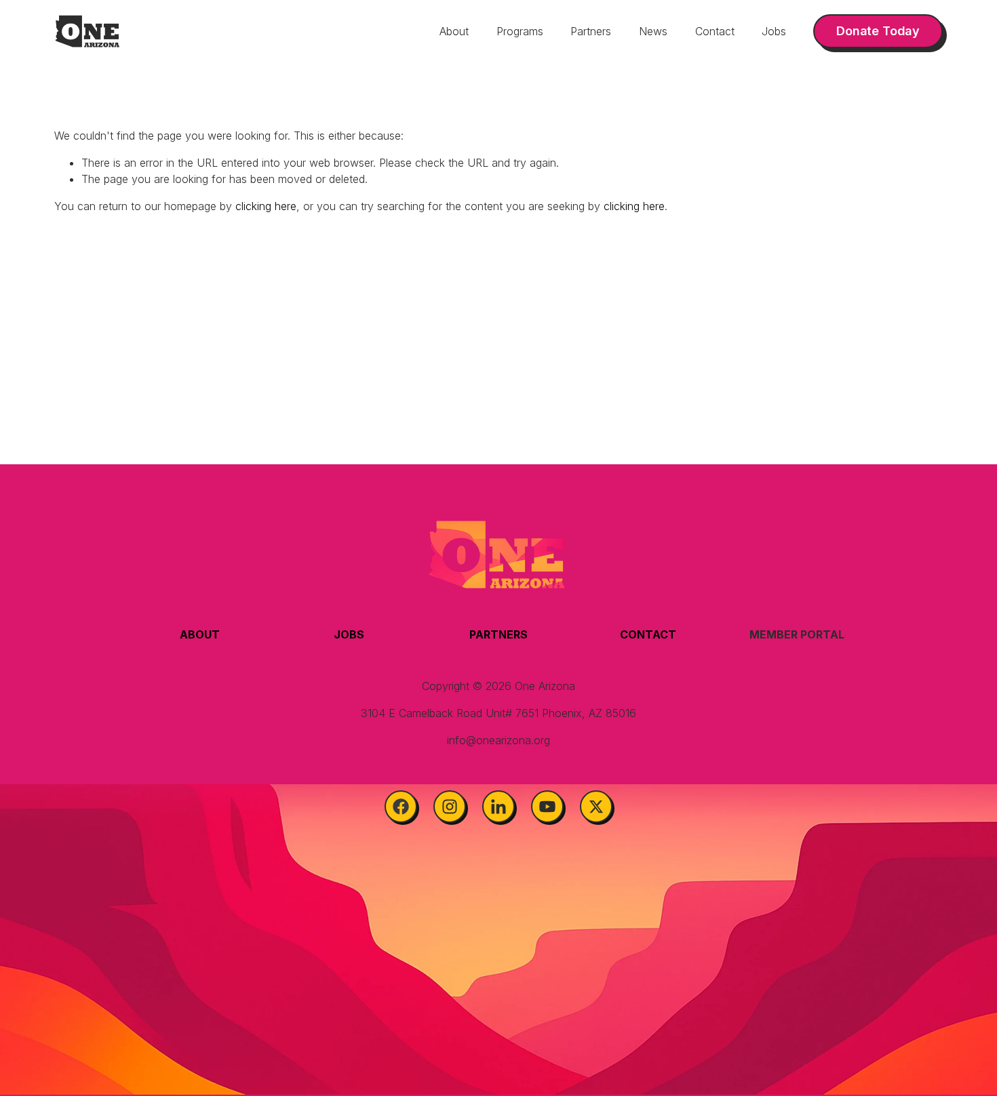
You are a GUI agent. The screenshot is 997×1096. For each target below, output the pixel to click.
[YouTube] (547, 806)
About (454, 31)
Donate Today (878, 31)
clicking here (265, 206)
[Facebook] (401, 806)
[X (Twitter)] (596, 806)
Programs (519, 31)
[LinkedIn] (498, 806)
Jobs (774, 31)
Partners (590, 31)
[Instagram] (449, 806)
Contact (715, 31)
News (653, 31)
